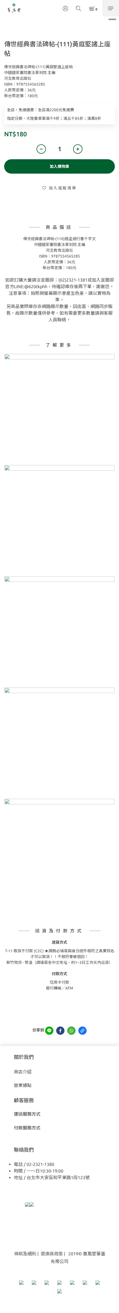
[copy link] (82, 1030)
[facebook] (60, 1030)
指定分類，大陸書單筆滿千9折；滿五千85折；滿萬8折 (54, 118)
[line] (49, 1030)
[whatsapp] (71, 1030)
